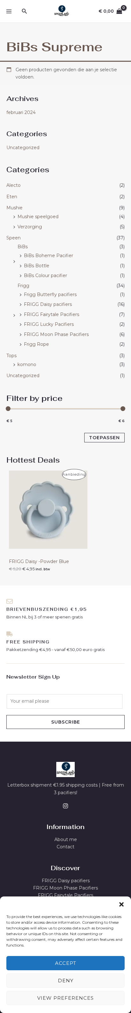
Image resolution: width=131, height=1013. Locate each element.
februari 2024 (21, 112)
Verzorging (29, 227)
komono (26, 364)
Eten (11, 196)
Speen (13, 238)
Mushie (14, 208)
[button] (121, 904)
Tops (11, 355)
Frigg (23, 285)
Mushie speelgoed (38, 216)
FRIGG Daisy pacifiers (48, 304)
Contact (65, 847)
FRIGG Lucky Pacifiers (49, 324)
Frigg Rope (36, 344)
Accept (65, 963)
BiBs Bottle (36, 266)
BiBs (22, 247)
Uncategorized (22, 147)
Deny (65, 981)
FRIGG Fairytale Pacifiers (51, 314)
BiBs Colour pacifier (45, 275)
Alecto (13, 185)
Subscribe (65, 722)
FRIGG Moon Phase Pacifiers (56, 334)
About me (65, 839)
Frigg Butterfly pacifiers (50, 294)
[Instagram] (65, 806)
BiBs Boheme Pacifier (48, 255)
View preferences (65, 998)
